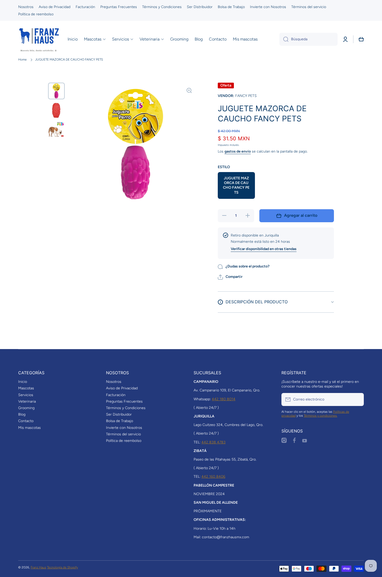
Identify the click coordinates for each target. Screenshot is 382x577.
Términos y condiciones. (320, 415)
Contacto (26, 421)
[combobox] (308, 39)
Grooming (26, 408)
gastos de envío (238, 151)
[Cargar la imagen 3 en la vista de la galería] (56, 129)
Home (22, 59)
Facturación (116, 395)
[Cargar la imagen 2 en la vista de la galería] (56, 110)
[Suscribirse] (357, 399)
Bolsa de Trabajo (119, 421)
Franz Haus (38, 567)
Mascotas (26, 388)
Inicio (22, 381)
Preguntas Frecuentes (124, 401)
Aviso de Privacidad (122, 388)
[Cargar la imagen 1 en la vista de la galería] (56, 91)
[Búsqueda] (283, 39)
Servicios (25, 395)
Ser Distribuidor (119, 414)
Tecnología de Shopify (62, 567)
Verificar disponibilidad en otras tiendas (264, 249)
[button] (361, 39)
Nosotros (113, 381)
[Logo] (39, 39)
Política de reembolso (123, 440)
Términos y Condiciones (126, 408)
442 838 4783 (213, 442)
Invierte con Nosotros (124, 427)
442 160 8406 (213, 476)
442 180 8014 (223, 399)
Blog (21, 414)
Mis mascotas (29, 427)
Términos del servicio (123, 434)
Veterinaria (27, 401)
